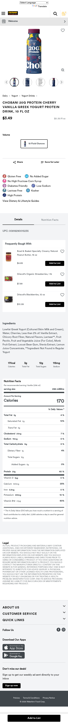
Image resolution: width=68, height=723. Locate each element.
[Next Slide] (61, 82)
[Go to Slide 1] (14, 82)
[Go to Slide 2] (27, 82)
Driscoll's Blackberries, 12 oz (31, 295)
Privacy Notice (49, 698)
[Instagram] (63, 631)
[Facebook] (58, 631)
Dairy (5, 96)
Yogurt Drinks (28, 96)
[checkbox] (63, 30)
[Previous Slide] (6, 82)
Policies (16, 698)
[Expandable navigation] (3, 13)
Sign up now (11, 685)
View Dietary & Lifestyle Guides (21, 201)
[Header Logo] (12, 13)
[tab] (18, 220)
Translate (42, 6)
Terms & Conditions (31, 698)
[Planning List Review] (63, 15)
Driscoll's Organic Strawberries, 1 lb (34, 274)
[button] (55, 14)
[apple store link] (14, 650)
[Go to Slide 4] (53, 82)
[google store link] (14, 658)
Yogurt (14, 96)
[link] (50, 162)
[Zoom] (62, 70)
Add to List (54, 263)
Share (20, 162)
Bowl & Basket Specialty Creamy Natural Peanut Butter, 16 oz (37, 253)
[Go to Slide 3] (40, 82)
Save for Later (52, 162)
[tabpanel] (34, 373)
